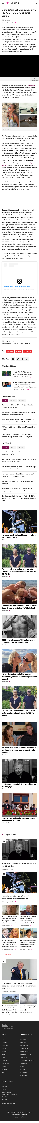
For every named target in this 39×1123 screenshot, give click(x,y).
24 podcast (24, 1057)
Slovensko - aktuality (27, 1060)
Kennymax (24, 1114)
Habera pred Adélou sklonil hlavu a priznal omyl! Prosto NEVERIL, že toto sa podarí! (18, 475)
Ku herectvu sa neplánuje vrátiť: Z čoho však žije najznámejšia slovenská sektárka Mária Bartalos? (18, 421)
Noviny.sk (8, 954)
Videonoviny (24, 1048)
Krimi (22, 1066)
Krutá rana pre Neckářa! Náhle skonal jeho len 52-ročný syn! (18, 482)
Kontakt (4, 1089)
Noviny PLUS (24, 1045)
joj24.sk (23, 1042)
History (4, 1069)
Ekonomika (23, 1072)
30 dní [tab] (21, 447)
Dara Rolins (10, 351)
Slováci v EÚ (24, 1075)
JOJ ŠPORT (5, 1045)
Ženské (4, 1057)
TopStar (4, 1060)
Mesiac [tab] (21, 400)
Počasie (4, 1072)
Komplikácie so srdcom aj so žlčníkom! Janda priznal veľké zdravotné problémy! (19, 460)
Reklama (4, 1086)
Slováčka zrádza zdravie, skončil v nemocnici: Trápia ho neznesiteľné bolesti (19, 468)
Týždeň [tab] (12, 400)
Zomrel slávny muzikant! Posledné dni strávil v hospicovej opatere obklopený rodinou (17, 490)
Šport (4, 1054)
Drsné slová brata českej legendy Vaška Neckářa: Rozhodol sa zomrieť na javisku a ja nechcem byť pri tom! (19, 498)
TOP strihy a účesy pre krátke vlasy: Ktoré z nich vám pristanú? (19, 428)
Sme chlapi (5, 1063)
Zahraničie (23, 1063)
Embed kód (35, 80)
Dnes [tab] (5, 447)
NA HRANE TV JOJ (25, 1054)
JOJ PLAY (4, 1042)
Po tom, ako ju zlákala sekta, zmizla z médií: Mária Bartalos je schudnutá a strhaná (18, 413)
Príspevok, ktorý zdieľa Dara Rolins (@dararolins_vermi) (20, 289)
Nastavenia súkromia (8, 1103)
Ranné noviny (24, 1051)
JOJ (3, 1039)
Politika (23, 1069)
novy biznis (18, 351)
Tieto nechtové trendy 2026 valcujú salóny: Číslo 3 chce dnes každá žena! (18, 406)
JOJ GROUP (5, 1051)
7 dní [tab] (13, 447)
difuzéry (4, 165)
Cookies (4, 1100)
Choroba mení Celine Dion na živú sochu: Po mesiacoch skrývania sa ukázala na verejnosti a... (18, 435)
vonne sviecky (27, 351)
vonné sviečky (27, 163)
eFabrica (23, 1117)
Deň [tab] (5, 400)
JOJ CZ (4, 1048)
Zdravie (4, 1066)
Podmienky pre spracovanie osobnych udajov (9, 1094)
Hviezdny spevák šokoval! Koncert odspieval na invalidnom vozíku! (17, 453)
